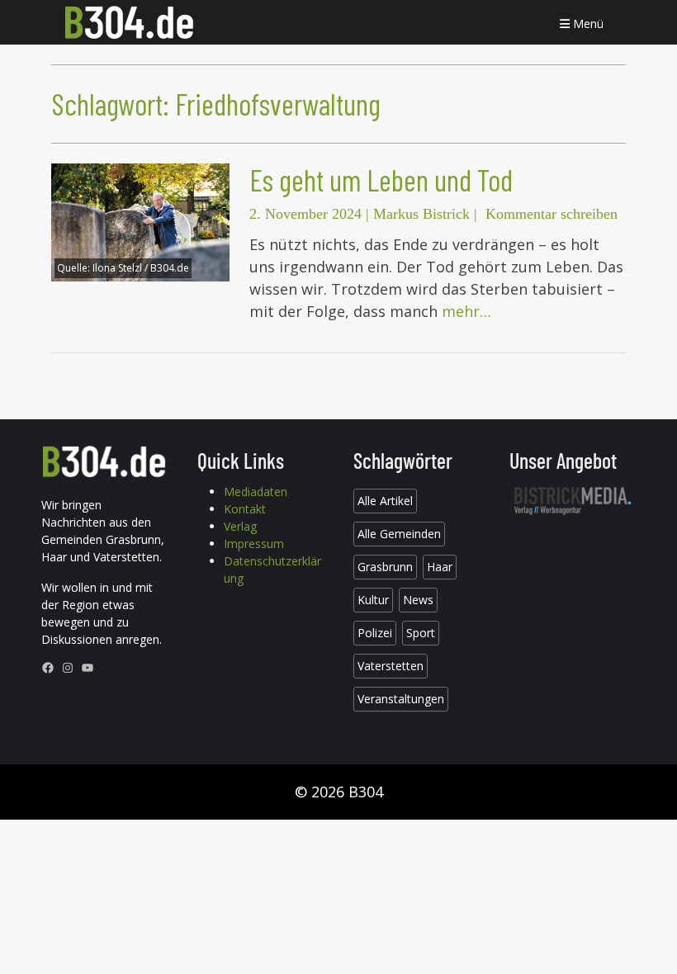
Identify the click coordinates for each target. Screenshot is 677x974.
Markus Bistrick (421, 214)
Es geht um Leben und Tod (381, 179)
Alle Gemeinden (399, 533)
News (418, 600)
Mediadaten (255, 491)
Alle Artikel (385, 500)
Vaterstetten (390, 666)
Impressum (254, 543)
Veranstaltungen (400, 699)
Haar (439, 566)
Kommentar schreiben (551, 214)
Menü (587, 23)
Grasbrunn (385, 566)
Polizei (374, 633)
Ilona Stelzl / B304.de (140, 268)
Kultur (373, 600)
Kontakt (245, 509)
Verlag (240, 526)
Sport (420, 633)
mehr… (466, 311)
